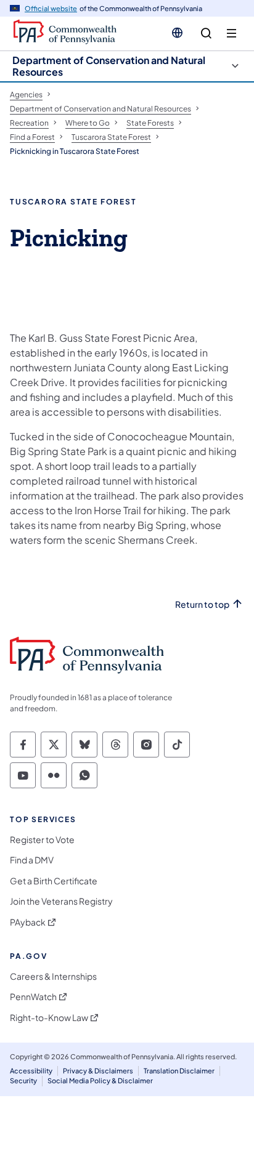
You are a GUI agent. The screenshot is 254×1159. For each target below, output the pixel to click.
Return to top (202, 604)
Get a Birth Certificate (53, 881)
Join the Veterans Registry (61, 901)
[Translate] (177, 32)
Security (23, 1080)
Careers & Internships (53, 976)
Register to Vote (42, 839)
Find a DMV (32, 860)
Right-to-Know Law (49, 1017)
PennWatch (33, 996)
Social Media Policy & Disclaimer (100, 1080)
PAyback (28, 922)
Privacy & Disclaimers (98, 1071)
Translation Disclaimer (179, 1071)
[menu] (231, 34)
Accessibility (31, 1071)
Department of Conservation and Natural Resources (108, 66)
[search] (206, 34)
